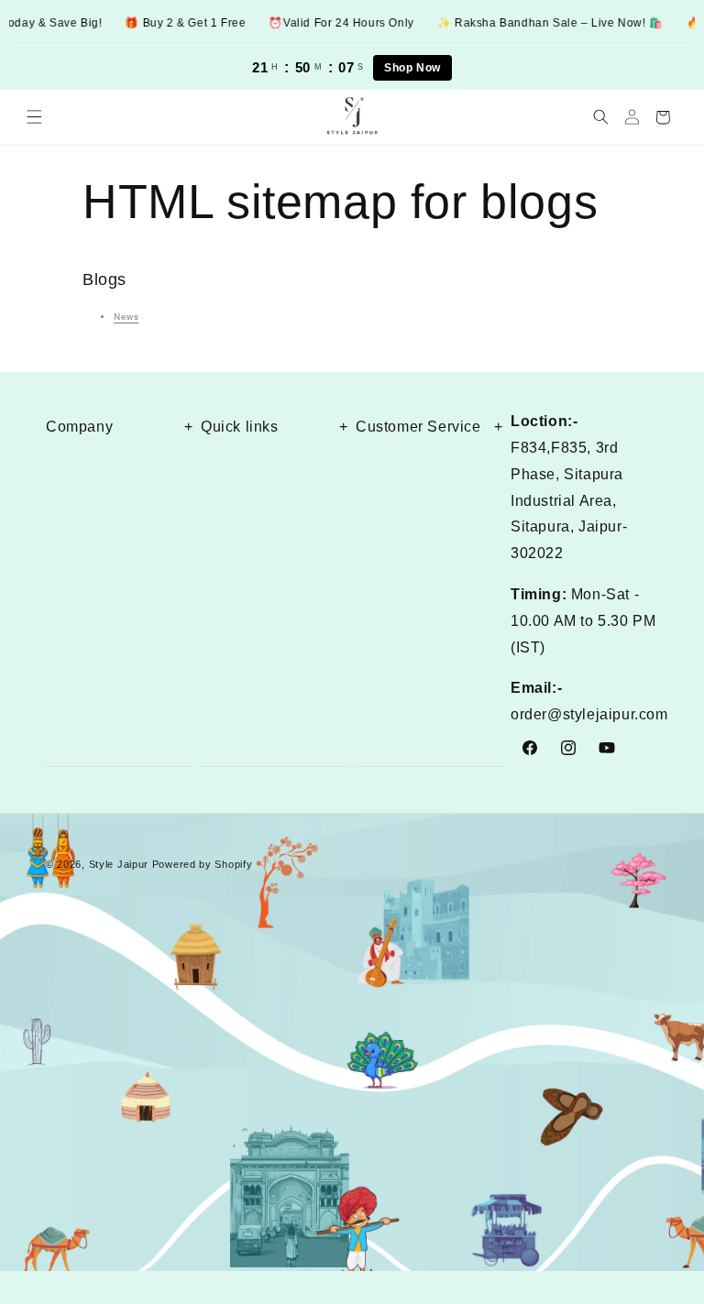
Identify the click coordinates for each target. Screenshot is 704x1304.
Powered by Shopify (202, 864)
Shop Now (412, 67)
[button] (34, 117)
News (126, 317)
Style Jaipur (118, 864)
